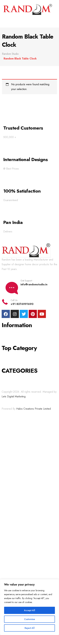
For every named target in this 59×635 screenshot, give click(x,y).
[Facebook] (6, 314)
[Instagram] (15, 314)
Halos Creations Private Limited (33, 409)
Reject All (30, 628)
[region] (29, 607)
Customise (29, 619)
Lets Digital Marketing (14, 396)
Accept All (29, 610)
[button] (29, 21)
